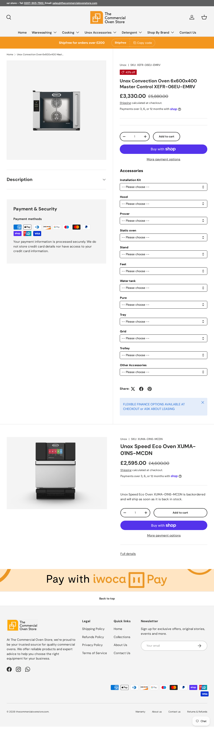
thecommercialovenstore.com (32, 711)
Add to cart (166, 136)
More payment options (163, 159)
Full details (128, 554)
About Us (120, 645)
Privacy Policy (92, 645)
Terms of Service (94, 653)
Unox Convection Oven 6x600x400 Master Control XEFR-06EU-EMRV (40, 54)
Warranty (140, 711)
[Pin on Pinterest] (149, 389)
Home (22, 32)
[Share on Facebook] (141, 389)
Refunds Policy (93, 637)
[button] (204, 17)
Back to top (107, 598)
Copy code (144, 43)
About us (157, 711)
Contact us (174, 711)
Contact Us (188, 32)
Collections (122, 637)
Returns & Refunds (197, 711)
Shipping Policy (93, 629)
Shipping (125, 103)
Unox (123, 65)
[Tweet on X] (133, 389)
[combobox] (163, 187)
